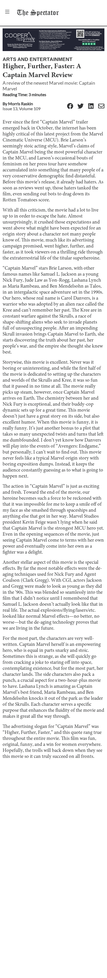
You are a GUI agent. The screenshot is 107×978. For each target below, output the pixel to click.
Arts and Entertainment (37, 59)
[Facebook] (70, 106)
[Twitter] (80, 106)
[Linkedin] (91, 106)
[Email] (101, 106)
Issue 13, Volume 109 (22, 108)
